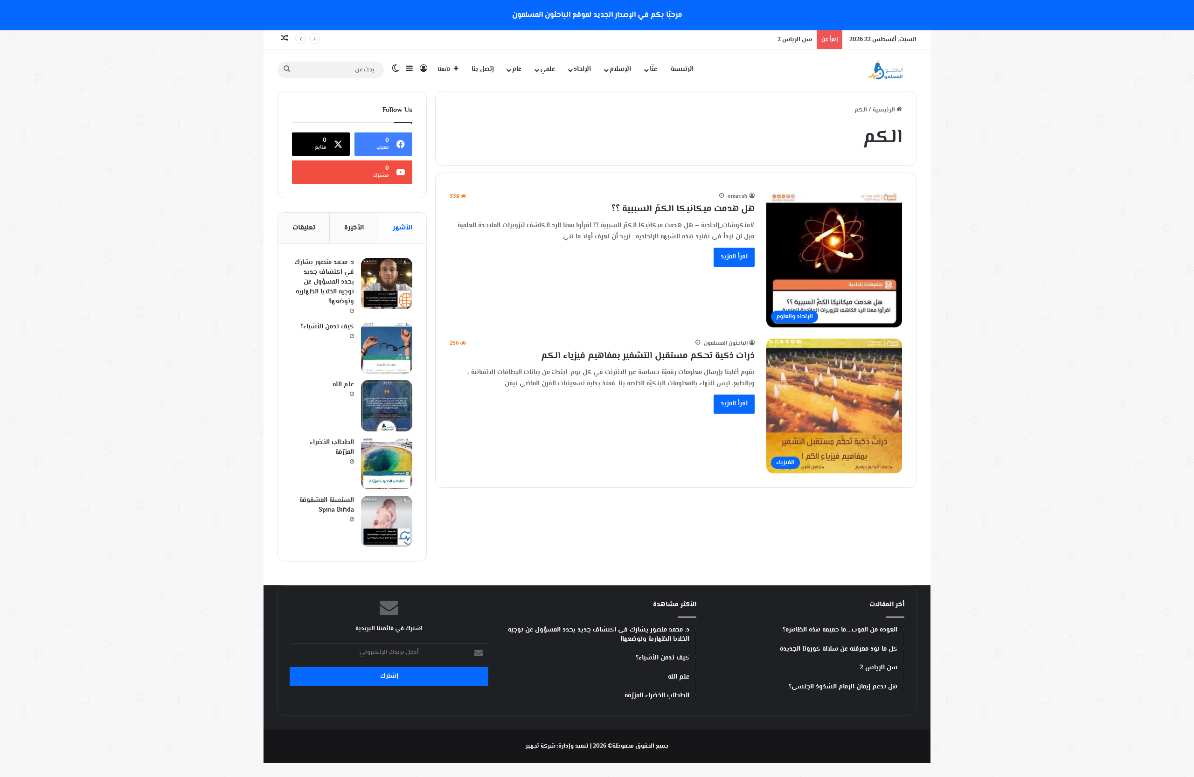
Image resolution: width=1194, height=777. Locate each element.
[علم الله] (386, 405)
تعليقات (303, 227)
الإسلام (620, 69)
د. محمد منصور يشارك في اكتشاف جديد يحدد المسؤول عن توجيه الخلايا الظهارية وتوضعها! (324, 282)
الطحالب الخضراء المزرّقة (332, 447)
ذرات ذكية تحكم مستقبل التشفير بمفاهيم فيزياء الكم (648, 356)
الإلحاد (582, 69)
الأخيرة (354, 227)
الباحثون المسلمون (726, 343)
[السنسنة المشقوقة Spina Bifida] (386, 521)
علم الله (343, 385)
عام (516, 69)
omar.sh (738, 196)
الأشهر (402, 227)
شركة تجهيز (540, 746)
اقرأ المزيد (734, 257)
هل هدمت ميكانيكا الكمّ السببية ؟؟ (683, 209)
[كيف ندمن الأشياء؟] (386, 348)
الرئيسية (682, 69)
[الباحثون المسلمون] (885, 69)
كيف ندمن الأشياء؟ (327, 327)
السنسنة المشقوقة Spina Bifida (326, 505)
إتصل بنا (483, 69)
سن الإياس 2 (794, 39)
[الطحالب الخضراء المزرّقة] (386, 463)
